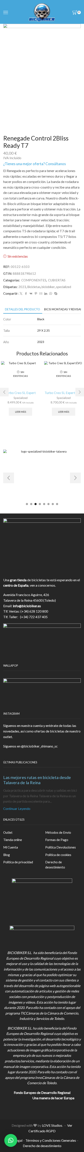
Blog (6, 855)
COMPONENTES (33, 280)
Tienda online (12, 840)
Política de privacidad (18, 862)
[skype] (55, 293)
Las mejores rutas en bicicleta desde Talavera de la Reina (37, 780)
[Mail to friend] (40, 293)
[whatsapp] (50, 293)
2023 (22, 287)
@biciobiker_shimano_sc (39, 746)
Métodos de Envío (58, 832)
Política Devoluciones (60, 847)
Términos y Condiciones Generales (50, 1140)
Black (40, 319)
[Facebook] (25, 293)
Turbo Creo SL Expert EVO (63, 393)
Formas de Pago (56, 840)
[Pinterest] (35, 293)
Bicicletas (33, 287)
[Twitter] (21, 293)
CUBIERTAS (56, 280)
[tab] (22, 309)
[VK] (30, 293)
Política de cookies (58, 855)
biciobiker (48, 287)
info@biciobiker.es (27, 606)
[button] (4, 392)
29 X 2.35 (43, 330)
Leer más (20, 411)
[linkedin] (45, 293)
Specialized (21, 398)
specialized (63, 287)
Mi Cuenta (10, 847)
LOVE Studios (52, 1125)
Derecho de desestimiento (55, 864)
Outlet (7, 832)
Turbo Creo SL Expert (20, 393)
